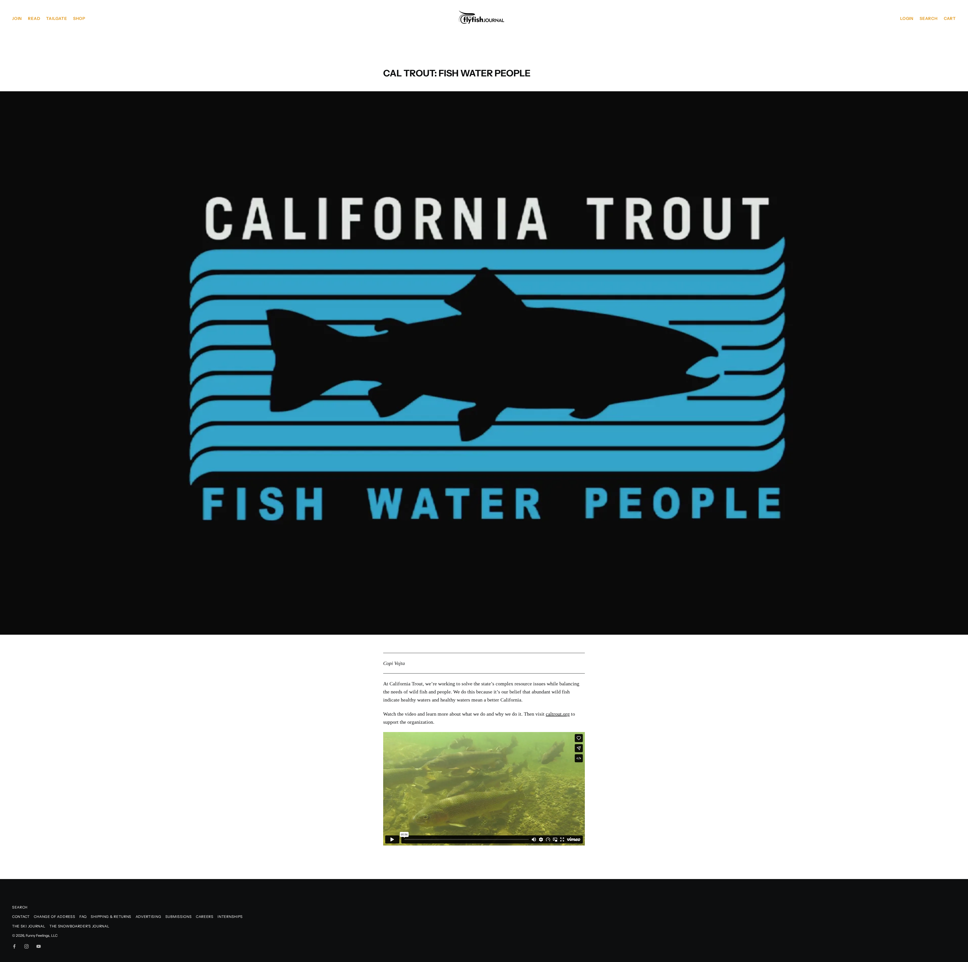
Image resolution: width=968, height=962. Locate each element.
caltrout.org (558, 714)
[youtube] (39, 946)
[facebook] (14, 946)
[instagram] (26, 946)
